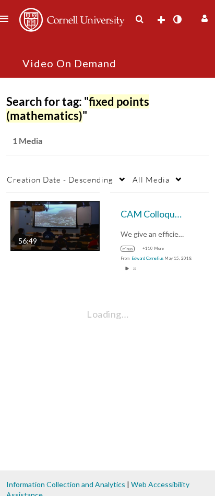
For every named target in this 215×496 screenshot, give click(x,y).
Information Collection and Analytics (65, 484)
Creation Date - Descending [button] (60, 179)
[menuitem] (139, 19)
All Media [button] (151, 179)
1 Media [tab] (27, 141)
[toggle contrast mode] (177, 19)
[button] (203, 17)
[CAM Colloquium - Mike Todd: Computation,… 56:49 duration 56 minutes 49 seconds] (55, 225)
